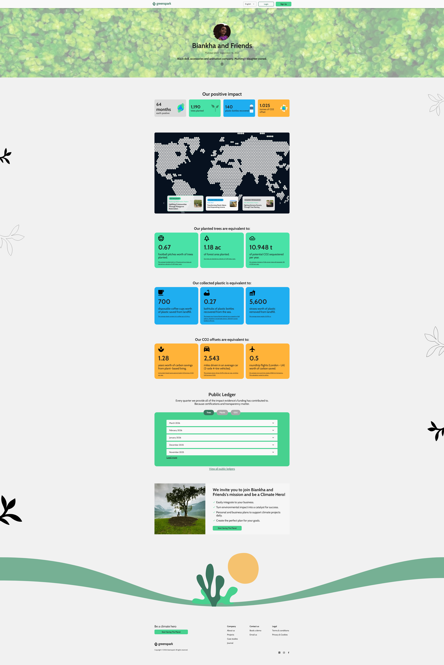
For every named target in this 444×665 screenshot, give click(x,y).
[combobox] (249, 4)
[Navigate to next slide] (280, 203)
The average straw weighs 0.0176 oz (260, 316)
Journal (230, 643)
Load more (171, 457)
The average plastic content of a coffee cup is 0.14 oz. (174, 316)
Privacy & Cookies (280, 634)
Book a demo (255, 630)
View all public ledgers (222, 468)
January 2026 (175, 437)
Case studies (232, 639)
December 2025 (176, 445)
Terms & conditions (280, 630)
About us (231, 630)
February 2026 (175, 430)
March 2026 (174, 423)
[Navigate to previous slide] (164, 203)
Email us (253, 634)
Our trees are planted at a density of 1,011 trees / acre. (220, 259)
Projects (230, 634)
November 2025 (176, 452)
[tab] (209, 412)
